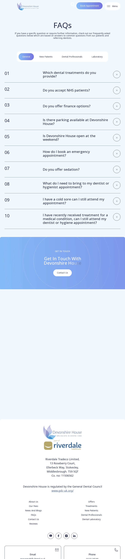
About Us (33, 501)
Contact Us (33, 519)
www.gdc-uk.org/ (63, 490)
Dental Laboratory (91, 519)
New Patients (91, 510)
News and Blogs (33, 510)
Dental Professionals (91, 514)
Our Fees (33, 506)
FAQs (33, 514)
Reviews (33, 523)
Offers (91, 501)
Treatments (91, 506)
